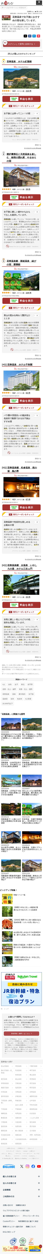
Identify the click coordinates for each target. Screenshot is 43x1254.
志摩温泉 (4, 1139)
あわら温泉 (19, 1105)
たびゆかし (32, 1156)
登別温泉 (18, 1066)
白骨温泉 (4, 1092)
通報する (38, 145)
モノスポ (36, 1153)
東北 (22, 684)
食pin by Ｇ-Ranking (21, 1158)
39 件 (28, 189)
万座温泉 (18, 1083)
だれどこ (18, 1151)
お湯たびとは (11, 1148)
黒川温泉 (33, 1126)
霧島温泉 (4, 1131)
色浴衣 (19, 699)
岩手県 (30, 684)
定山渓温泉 (5, 1066)
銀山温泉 (18, 1079)
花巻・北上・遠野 (9, 689)
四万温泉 (33, 1083)
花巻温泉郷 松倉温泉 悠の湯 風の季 (22, 469)
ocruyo (25, 1151)
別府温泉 (18, 1126)
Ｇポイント (31, 1148)
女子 (16, 684)
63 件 (28, 393)
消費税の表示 (21, 1205)
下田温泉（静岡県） (6, 1102)
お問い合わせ (8, 1205)
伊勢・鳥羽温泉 (35, 1135)
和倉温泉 (18, 1100)
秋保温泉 (18, 1075)
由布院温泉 (33, 1139)
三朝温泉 (4, 1122)
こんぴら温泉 (34, 1118)
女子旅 (31, 694)
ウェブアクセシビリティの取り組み (16, 1210)
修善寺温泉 (33, 1096)
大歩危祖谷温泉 (20, 1139)
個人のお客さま (9, 1176)
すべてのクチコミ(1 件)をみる (33, 559)
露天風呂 (22, 694)
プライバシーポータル (30, 1216)
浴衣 (12, 699)
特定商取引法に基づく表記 (28, 1221)
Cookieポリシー (9, 1221)
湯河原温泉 (5, 1096)
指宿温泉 (18, 1144)
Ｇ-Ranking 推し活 (7, 1158)
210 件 (28, 91)
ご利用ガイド (21, 1148)
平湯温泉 (18, 1109)
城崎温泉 (4, 1113)
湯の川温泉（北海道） (6, 1071)
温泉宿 (5, 699)
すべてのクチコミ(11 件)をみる (32, 148)
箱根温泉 (18, 1135)
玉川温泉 (33, 1131)
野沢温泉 (33, 1088)
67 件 (28, 499)
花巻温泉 (6, 694)
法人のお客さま (9, 1183)
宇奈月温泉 (33, 1105)
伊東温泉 (18, 1096)
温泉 (14, 694)
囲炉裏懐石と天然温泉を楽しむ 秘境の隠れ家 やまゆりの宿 (21, 157)
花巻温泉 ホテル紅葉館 (19, 61)
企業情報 (7, 1189)
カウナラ (16, 1156)
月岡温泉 (18, 1092)
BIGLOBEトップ (9, 1232)
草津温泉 (33, 1079)
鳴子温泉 (33, 1070)
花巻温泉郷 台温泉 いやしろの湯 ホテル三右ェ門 (22, 567)
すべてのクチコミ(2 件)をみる (33, 358)
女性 (10, 684)
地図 (22, 94)
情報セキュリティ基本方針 (13, 1226)
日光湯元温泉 (5, 1135)
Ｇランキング (10, 1151)
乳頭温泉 (18, 1070)
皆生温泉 (33, 1122)
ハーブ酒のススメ (34, 1158)
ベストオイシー (27, 1153)
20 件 (28, 597)
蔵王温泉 (4, 1079)
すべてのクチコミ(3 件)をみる (33, 255)
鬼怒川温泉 (5, 1088)
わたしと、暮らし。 (7, 1153)
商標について (31, 1226)
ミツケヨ (24, 1156)
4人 (4, 684)
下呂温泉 (4, 1109)
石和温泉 (33, 1092)
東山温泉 (33, 1075)
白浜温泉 (33, 1113)
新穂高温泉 (33, 1109)
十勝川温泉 (33, 1066)
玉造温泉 (18, 1122)
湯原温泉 (4, 1126)
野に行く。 (9, 1156)
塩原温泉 (18, 1088)
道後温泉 (18, 1118)
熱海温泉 (4, 1144)
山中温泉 (33, 1100)
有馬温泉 (18, 1113)
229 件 (28, 293)
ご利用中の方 (8, 1196)
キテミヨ (18, 1153)
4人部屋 (28, 699)
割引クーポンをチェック (23, 106)
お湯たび (32, 1151)
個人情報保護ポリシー (11, 1216)
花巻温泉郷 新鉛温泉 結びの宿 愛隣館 (21, 263)
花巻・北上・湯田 (25, 689)
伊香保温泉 (5, 1083)
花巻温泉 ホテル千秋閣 (19, 364)
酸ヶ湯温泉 (19, 1131)
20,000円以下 (8, 704)
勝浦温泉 (4, 1118)
